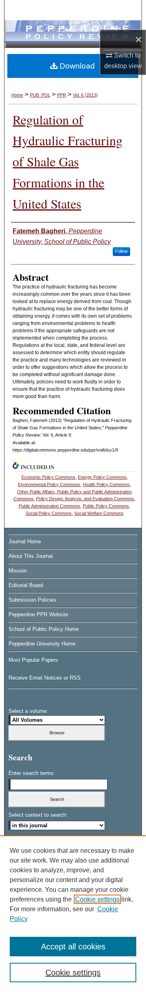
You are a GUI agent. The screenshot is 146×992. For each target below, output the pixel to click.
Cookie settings (97, 899)
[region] (73, 913)
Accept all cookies (73, 946)
